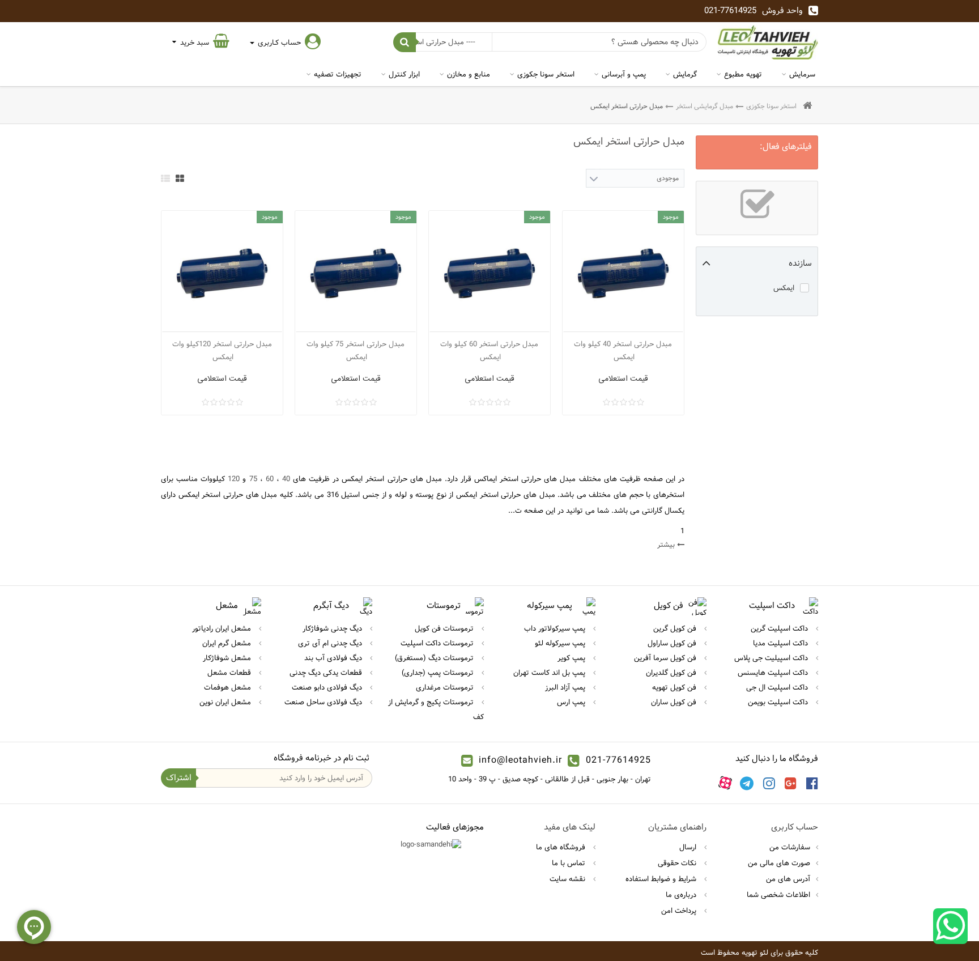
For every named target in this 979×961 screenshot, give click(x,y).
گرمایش (685, 74)
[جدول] (180, 178)
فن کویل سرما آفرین (666, 658)
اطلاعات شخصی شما (778, 894)
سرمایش (802, 74)
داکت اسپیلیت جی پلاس (772, 658)
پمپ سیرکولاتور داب (556, 628)
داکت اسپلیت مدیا (781, 643)
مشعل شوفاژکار (228, 658)
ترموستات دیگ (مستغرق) (435, 658)
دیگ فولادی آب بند (334, 658)
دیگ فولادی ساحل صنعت (324, 702)
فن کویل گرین (676, 628)
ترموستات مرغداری (446, 687)
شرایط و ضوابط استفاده (662, 879)
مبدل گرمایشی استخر (704, 106)
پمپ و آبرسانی (624, 74)
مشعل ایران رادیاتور (222, 628)
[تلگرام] (747, 783)
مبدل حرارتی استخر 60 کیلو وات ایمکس (489, 350)
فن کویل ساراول (673, 643)
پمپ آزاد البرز (566, 687)
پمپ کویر (572, 658)
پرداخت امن (680, 910)
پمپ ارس (572, 702)
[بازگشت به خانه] (807, 106)
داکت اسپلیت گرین (780, 628)
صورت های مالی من (779, 863)
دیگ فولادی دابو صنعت (328, 687)
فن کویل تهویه (675, 687)
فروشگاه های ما (562, 847)
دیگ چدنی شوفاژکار (333, 628)
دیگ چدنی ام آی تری (331, 643)
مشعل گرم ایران (227, 643)
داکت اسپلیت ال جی (778, 687)
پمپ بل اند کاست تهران (550, 672)
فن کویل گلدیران (672, 672)
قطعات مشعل (230, 672)
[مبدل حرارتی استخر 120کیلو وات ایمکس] (222, 271)
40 (284, 479)
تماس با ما (570, 863)
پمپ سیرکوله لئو (561, 643)
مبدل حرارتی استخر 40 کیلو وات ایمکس (623, 350)
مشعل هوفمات (228, 687)
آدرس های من (788, 879)
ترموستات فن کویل (445, 628)
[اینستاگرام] (769, 783)
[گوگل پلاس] (791, 783)
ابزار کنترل (404, 74)
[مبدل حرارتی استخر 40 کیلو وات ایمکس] (623, 271)
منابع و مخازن (468, 74)
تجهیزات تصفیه (337, 74)
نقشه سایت (569, 879)
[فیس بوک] (812, 783)
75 (251, 479)
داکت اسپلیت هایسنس (774, 672)
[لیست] (165, 178)
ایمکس (783, 288)
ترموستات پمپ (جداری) (439, 672)
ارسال (689, 847)
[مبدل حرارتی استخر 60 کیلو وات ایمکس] (489, 271)
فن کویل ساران (675, 702)
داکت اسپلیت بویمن (779, 702)
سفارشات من (789, 847)
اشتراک (178, 778)
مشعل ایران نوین (226, 702)
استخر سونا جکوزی (545, 74)
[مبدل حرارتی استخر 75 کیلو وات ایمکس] (356, 271)
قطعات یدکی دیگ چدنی (327, 672)
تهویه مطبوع (743, 74)
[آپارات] (725, 783)
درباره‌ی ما (682, 894)
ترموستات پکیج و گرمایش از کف (436, 709)
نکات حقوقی (678, 863)
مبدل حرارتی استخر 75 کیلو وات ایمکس (355, 350)
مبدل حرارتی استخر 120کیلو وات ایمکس (222, 350)
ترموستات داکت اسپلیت (438, 643)
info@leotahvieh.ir (520, 760)
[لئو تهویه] (768, 42)
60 (268, 479)
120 (234, 479)
